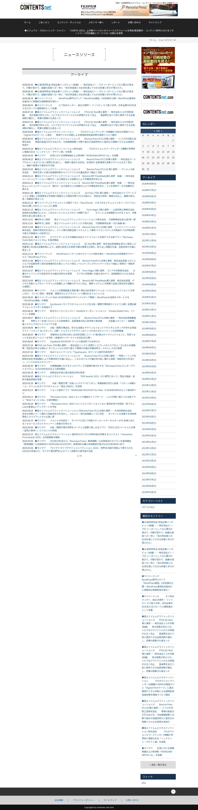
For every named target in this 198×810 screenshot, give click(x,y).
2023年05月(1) (149, 416)
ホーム (27, 22)
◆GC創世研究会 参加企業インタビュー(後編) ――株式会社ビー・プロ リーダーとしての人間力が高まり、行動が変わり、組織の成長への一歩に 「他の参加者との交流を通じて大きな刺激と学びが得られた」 (78, 86)
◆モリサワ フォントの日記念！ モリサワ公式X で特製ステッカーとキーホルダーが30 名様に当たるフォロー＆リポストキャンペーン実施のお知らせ (78, 422)
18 (153, 157)
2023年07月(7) (149, 410)
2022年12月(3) (149, 448)
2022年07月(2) (149, 479)
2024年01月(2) (149, 378)
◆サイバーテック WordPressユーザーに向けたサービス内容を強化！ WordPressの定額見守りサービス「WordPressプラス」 (78, 255)
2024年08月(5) (149, 334)
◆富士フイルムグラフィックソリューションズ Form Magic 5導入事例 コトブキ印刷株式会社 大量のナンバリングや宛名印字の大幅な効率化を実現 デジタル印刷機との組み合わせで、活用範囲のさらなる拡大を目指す (78, 273)
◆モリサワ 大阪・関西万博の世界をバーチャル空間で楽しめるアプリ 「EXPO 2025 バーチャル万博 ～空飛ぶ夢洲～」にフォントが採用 (78, 429)
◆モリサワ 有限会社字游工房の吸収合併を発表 (59, 372)
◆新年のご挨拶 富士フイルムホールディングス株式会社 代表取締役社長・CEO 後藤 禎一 (81, 223)
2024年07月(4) (149, 341)
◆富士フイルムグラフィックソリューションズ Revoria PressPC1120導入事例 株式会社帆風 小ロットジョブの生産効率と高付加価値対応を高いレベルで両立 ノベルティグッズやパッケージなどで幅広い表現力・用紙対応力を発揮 (79, 263)
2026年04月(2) (149, 208)
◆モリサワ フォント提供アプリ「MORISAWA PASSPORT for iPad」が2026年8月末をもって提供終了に (79, 391)
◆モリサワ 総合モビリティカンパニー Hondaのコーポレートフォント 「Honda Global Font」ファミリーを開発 (78, 312)
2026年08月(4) (149, 183)
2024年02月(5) (149, 372)
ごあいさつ (43, 22)
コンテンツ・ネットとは (69, 22)
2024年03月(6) (149, 366)
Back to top (99, 792)
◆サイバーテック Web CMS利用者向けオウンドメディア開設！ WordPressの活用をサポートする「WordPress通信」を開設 (75, 299)
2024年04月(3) (149, 360)
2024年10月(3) (149, 322)
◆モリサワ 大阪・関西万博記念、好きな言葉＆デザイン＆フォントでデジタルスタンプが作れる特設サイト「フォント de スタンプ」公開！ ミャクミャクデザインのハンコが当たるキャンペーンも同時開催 (79, 329)
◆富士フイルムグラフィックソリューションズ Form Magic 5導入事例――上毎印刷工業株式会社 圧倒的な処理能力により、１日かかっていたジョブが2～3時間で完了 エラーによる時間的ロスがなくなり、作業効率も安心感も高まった (79, 212)
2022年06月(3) (149, 485)
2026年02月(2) (149, 221)
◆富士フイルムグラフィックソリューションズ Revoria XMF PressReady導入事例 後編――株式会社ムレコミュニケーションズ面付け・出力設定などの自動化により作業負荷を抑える (78, 177)
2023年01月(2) (149, 441)
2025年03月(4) (149, 290)
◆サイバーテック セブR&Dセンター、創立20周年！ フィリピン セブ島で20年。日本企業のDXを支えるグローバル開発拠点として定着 (79, 106)
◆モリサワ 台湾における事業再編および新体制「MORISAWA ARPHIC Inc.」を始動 (76, 155)
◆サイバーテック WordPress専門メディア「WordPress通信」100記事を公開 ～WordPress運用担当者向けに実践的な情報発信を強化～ (79, 100)
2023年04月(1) (149, 422)
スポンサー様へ (96, 22)
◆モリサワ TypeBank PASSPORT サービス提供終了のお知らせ (67, 341)
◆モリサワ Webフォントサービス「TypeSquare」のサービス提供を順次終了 (74, 352)
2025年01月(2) (149, 303)
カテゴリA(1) (148, 507)
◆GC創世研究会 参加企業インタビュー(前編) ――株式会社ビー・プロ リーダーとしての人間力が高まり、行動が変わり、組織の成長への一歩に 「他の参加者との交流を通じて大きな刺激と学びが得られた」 (78, 93)
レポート (115, 22)
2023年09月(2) (149, 404)
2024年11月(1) (149, 315)
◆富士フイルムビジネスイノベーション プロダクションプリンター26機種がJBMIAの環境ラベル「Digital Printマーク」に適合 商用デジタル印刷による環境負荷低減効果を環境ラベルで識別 (78, 133)
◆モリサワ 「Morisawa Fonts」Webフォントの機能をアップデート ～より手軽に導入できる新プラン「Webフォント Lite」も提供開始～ (79, 398)
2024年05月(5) (149, 353)
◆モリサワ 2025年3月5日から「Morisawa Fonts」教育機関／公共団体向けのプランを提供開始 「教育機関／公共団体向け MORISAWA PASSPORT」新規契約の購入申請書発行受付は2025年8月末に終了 (77, 442)
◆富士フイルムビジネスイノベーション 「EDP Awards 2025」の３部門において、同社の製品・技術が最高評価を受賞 (78, 378)
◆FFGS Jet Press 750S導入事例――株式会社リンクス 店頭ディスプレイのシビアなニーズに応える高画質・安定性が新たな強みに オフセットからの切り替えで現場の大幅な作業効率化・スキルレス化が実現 (78, 347)
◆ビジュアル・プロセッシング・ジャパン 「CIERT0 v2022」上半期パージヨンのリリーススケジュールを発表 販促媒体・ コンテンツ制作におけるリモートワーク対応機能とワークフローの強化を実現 (99, 32)
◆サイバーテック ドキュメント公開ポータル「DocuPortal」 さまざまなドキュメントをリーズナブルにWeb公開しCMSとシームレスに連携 (79, 204)
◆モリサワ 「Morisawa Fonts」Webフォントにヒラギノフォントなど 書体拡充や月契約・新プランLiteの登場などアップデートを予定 (78, 405)
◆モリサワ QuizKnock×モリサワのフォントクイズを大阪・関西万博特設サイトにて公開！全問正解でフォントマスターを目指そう (79, 305)
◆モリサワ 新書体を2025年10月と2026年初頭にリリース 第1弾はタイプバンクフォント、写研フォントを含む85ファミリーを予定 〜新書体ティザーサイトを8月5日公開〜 (79, 336)
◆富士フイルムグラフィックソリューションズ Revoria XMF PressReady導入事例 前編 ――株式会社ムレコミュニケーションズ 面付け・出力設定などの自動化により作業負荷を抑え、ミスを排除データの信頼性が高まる (78, 186)
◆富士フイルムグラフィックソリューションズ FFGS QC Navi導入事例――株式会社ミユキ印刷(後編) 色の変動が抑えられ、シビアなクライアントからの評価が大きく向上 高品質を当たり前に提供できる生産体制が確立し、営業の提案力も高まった (78, 115)
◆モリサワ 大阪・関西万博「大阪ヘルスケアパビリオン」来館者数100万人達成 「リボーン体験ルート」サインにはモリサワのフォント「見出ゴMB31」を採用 (79, 384)
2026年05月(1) (149, 202)
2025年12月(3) (149, 234)
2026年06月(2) (149, 196)
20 (163, 157)
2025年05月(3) (149, 278)
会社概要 (59, 800)
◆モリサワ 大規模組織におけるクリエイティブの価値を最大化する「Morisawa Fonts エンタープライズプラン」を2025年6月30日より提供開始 (78, 367)
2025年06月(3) (149, 271)
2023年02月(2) (149, 435)
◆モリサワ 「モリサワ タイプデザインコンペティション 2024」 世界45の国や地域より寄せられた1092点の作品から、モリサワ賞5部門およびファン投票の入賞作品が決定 (77, 449)
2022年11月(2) (149, 454)
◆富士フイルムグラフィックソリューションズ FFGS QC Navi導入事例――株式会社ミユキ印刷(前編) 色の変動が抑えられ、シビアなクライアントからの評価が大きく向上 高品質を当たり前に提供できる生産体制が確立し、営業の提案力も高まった (78, 125)
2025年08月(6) (149, 259)
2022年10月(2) (149, 460)
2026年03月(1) (149, 215)
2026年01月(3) (149, 227)
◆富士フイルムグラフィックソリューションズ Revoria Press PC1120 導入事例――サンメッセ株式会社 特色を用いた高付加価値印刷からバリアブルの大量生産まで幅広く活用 (78, 171)
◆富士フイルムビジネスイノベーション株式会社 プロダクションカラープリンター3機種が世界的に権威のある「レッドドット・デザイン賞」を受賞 (78, 150)
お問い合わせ (134, 22)
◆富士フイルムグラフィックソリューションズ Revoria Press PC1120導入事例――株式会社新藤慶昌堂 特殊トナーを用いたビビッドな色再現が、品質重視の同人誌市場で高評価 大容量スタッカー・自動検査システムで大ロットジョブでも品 (79, 321)
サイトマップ (155, 22)
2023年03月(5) (149, 429)
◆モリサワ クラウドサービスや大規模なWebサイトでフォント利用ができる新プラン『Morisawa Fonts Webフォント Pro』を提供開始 (77, 238)
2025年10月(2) (149, 246)
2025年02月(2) (149, 297)
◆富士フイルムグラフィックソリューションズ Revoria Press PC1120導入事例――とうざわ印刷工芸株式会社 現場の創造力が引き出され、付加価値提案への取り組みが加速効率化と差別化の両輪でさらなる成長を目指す (79, 141)
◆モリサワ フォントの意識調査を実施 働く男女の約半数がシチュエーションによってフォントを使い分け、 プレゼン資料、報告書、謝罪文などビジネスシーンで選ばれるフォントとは (78, 292)
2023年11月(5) (149, 391)
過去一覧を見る (158, 764)
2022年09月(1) (149, 466)
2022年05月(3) (149, 492)
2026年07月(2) (149, 190)
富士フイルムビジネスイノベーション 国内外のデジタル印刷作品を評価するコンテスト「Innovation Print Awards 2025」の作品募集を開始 (77, 436)
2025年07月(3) (149, 265)
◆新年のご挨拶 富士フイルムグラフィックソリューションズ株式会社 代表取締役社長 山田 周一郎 (85, 219)
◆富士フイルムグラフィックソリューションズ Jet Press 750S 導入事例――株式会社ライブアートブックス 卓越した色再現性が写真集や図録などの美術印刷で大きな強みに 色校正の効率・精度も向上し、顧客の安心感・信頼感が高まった (79, 196)
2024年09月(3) (149, 328)
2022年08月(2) (149, 473)
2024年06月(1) (149, 347)
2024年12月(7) (149, 309)
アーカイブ (149, 177)
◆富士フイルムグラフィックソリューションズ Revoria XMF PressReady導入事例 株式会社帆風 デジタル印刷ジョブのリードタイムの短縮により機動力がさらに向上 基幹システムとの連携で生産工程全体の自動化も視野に (78, 283)
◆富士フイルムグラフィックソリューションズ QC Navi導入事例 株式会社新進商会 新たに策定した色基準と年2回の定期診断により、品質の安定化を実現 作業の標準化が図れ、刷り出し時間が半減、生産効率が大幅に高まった (79, 247)
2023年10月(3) (149, 397)
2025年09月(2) (149, 253)
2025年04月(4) (149, 284)
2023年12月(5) (149, 385)
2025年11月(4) (149, 240)
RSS (144, 782)
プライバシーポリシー (83, 800)
